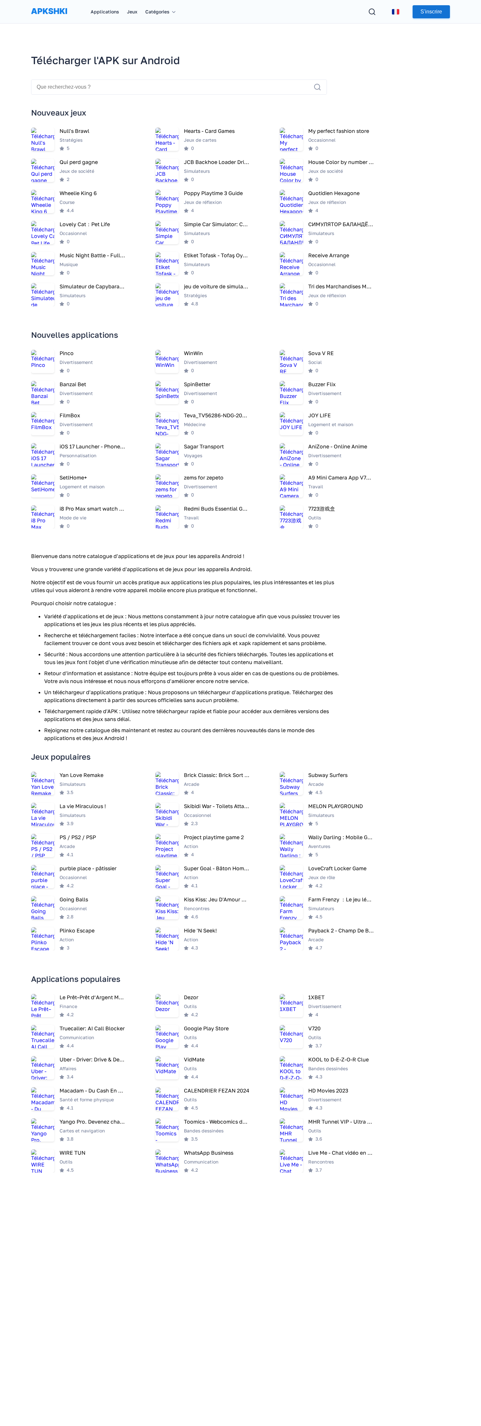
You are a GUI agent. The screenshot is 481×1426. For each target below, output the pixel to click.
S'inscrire (431, 11)
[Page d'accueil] (49, 17)
